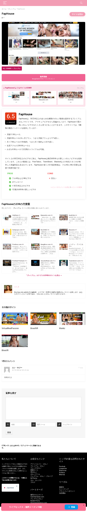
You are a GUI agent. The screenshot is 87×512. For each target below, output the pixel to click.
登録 (73, 507)
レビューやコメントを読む (60, 187)
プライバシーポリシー (67, 491)
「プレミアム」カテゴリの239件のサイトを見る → (43, 275)
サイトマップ (64, 489)
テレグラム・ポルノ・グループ (41, 476)
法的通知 (62, 493)
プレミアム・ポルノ (37, 466)
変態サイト (34, 470)
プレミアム (12, 9)
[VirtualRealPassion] (15, 314)
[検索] (81, 3)
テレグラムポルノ (36, 499)
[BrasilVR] (43, 314)
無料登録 (43, 78)
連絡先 (61, 487)
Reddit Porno (35, 501)
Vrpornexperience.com (38, 503)
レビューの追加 (76, 187)
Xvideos (62, 472)
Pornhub (62, 466)
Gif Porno (33, 478)
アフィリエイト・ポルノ (39, 464)
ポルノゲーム (35, 474)
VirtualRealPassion (10, 328)
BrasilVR (34, 328)
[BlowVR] (15, 336)
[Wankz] (72, 314)
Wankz (62, 328)
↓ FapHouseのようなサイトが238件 (17, 88)
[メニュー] (5, 3)
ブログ (32, 482)
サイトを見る (77, 14)
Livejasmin (63, 468)
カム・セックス (36, 480)
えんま (16, 287)
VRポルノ (33, 472)
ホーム (4, 9)
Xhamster (62, 470)
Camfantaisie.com (37, 497)
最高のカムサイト (36, 495)
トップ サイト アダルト (9, 464)
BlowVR (5, 350)
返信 (81, 368)
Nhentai (62, 474)
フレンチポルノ (36, 468)
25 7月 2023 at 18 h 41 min (20, 370)
